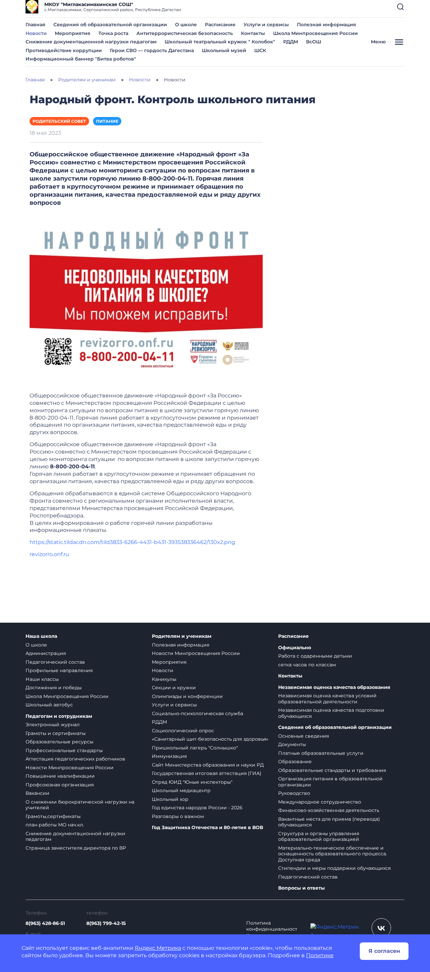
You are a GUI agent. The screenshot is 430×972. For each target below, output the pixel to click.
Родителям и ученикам (181, 636)
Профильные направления (59, 670)
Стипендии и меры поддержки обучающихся (334, 868)
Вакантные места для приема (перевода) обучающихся (329, 822)
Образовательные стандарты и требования (332, 770)
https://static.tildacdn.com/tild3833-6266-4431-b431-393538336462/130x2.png (132, 542)
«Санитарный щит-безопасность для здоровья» (210, 739)
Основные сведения (303, 736)
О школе (186, 25)
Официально (294, 648)
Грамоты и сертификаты (56, 733)
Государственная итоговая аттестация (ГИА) (206, 773)
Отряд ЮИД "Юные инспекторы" (192, 782)
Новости (36, 33)
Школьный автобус (49, 705)
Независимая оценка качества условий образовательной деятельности (327, 699)
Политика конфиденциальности (271, 929)
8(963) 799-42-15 (106, 923)
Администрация (46, 653)
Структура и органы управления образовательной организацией (318, 836)
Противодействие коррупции (64, 50)
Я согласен (384, 951)
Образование (295, 762)
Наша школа (41, 636)
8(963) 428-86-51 (45, 923)
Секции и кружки (174, 688)
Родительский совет (59, 121)
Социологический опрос (183, 731)
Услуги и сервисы (266, 25)
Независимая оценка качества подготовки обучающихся (331, 713)
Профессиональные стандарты (64, 750)
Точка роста (113, 33)
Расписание (220, 25)
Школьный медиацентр (181, 790)
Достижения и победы (54, 688)
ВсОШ (313, 42)
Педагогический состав (55, 662)
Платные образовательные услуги (320, 753)
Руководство (294, 793)
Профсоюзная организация (60, 785)
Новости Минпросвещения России (70, 768)
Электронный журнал (53, 725)
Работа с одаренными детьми (315, 656)
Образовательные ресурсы (59, 742)
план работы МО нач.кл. (55, 825)
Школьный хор (170, 799)
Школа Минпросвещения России (315, 33)
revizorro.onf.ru (49, 554)
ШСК (260, 50)
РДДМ (290, 42)
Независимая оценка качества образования (334, 687)
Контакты (253, 33)
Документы (292, 744)
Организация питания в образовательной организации (330, 782)
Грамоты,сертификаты (53, 816)
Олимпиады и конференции (187, 696)
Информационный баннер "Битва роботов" (81, 59)
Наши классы (42, 679)
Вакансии (37, 793)
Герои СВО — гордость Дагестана (152, 50)
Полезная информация (326, 25)
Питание (107, 121)
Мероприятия (72, 33)
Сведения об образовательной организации (110, 25)
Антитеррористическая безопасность (184, 33)
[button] (400, 7)
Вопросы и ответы (301, 888)
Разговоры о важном (178, 816)
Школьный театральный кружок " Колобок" (220, 42)
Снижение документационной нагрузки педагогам (91, 42)
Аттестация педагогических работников (75, 759)
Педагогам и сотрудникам (59, 716)
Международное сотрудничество (319, 802)
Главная (35, 25)
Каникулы (164, 679)
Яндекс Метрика (158, 948)
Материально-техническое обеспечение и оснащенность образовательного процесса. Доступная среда (332, 854)
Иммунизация (169, 756)
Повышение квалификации (60, 776)
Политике (320, 955)
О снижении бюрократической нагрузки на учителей (80, 805)
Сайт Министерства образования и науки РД (208, 765)
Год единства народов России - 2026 (197, 808)
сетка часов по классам (307, 665)
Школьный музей (224, 50)
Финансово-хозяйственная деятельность (328, 810)
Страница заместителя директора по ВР (76, 848)
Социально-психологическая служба (197, 713)
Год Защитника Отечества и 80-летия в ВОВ (207, 827)
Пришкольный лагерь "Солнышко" (195, 748)
